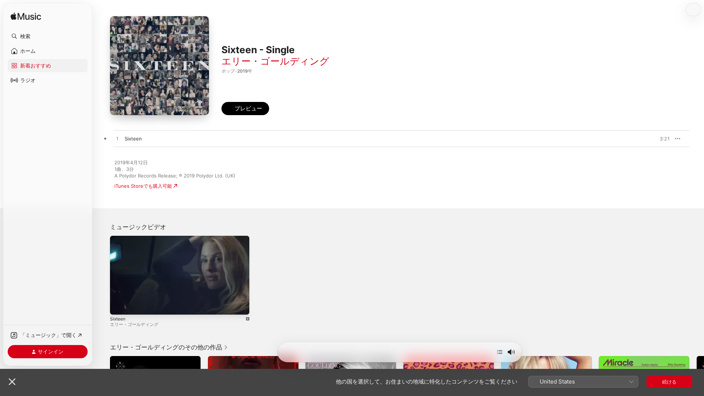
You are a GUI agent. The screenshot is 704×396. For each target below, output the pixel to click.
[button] (47, 36)
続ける (669, 382)
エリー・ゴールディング (275, 61)
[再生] (119, 305)
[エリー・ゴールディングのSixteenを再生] (117, 139)
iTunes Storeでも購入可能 (143, 186)
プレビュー (661, 138)
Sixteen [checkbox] (133, 139)
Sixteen (117, 319)
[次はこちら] (499, 352)
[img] (26, 16)
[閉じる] (12, 381)
